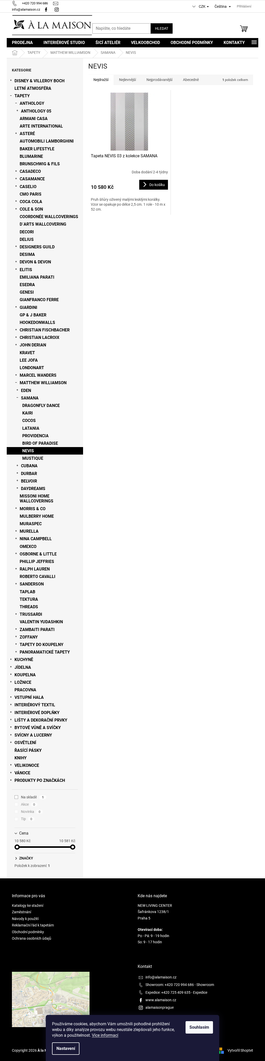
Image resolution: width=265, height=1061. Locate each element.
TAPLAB (27, 591)
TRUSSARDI (31, 614)
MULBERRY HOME (37, 516)
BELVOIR (29, 481)
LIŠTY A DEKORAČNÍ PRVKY (40, 720)
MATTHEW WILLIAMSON (43, 382)
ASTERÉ (27, 133)
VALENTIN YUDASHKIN (41, 621)
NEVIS (28, 450)
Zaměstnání (21, 912)
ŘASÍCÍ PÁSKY (28, 750)
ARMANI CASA (34, 118)
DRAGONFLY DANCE (41, 405)
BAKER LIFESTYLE (37, 148)
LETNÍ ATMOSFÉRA (32, 88)
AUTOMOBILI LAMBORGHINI (47, 141)
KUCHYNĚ (23, 659)
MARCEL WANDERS (38, 375)
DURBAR (29, 473)
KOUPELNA (25, 674)
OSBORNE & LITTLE (38, 554)
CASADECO (30, 171)
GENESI (27, 292)
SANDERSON (32, 584)
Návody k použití (25, 919)
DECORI (27, 231)
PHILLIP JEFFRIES (37, 561)
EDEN (26, 390)
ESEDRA (27, 284)
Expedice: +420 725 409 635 (167, 992)
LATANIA (30, 428)
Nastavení (65, 1048)
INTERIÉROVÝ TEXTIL (34, 704)
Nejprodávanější (159, 80)
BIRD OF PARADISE (40, 443)
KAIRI (27, 413)
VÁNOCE (22, 772)
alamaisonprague (159, 1007)
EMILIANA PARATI (37, 277)
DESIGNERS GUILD (37, 246)
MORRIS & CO (33, 508)
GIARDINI (28, 307)
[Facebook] (46, 9)
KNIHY (20, 757)
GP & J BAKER (33, 315)
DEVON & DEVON (35, 261)
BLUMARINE (31, 156)
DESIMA (27, 254)
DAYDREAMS (33, 488)
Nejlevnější (127, 80)
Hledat (161, 28)
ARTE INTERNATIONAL (41, 126)
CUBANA (29, 465)
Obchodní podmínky (28, 932)
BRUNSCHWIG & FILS (40, 163)
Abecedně (191, 80)
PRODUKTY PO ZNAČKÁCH (39, 780)
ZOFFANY (29, 637)
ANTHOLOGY (32, 103)
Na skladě (32, 797)
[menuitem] (22, 42)
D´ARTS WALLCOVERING (43, 224)
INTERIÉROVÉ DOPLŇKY (37, 712)
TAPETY (22, 95)
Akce (28, 804)
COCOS (29, 420)
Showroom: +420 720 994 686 (169, 985)
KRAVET (27, 352)
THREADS (29, 606)
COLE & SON (31, 209)
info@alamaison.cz (160, 977)
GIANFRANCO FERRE (39, 299)
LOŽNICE (22, 682)
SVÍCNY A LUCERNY (33, 735)
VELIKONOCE (26, 765)
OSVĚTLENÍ (25, 742)
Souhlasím (199, 1027)
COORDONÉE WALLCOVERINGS (49, 216)
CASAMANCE (32, 178)
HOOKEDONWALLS (37, 322)
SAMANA (30, 398)
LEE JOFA (29, 360)
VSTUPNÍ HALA (29, 697)
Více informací (105, 1035)
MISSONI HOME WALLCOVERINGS (36, 498)
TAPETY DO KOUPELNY (41, 644)
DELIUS (27, 239)
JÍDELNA (22, 667)
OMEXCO (28, 546)
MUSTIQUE (32, 458)
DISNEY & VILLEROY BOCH (39, 80)
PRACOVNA (25, 689)
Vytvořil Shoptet (240, 1050)
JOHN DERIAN (33, 345)
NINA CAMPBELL (36, 538)
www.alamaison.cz (160, 1000)
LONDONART (32, 367)
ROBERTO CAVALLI (37, 576)
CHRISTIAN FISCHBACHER (45, 330)
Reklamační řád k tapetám (33, 925)
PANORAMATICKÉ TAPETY (45, 652)
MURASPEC (31, 523)
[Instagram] (57, 9)
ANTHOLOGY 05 (36, 111)
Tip (26, 819)
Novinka (30, 812)
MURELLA (29, 531)
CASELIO (28, 186)
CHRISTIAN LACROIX (39, 337)
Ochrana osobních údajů (31, 938)
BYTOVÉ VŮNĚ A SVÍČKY (37, 727)
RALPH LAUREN (35, 569)
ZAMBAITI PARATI (37, 629)
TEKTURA (29, 599)
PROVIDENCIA (35, 435)
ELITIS (26, 269)
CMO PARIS (30, 194)
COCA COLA (31, 201)
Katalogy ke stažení (27, 905)
